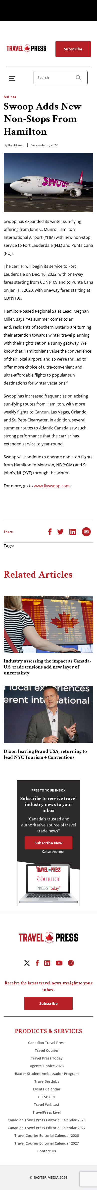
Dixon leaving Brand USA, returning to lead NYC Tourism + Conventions (45, 754)
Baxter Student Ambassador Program (47, 1073)
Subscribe (73, 48)
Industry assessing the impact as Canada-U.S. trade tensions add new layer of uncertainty (47, 667)
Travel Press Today (47, 1058)
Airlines (10, 97)
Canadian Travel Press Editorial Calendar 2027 (47, 1127)
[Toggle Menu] (13, 78)
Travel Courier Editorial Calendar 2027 (46, 1143)
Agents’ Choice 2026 (47, 1065)
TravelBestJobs (46, 1081)
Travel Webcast (46, 1104)
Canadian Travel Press (46, 1042)
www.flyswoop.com (52, 486)
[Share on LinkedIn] (72, 531)
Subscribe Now (48, 842)
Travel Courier (47, 1050)
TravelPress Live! (47, 1112)
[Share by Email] (86, 531)
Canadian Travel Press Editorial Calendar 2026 (47, 1120)
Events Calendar (46, 1089)
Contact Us (46, 1151)
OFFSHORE (47, 1096)
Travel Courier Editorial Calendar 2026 (46, 1135)
